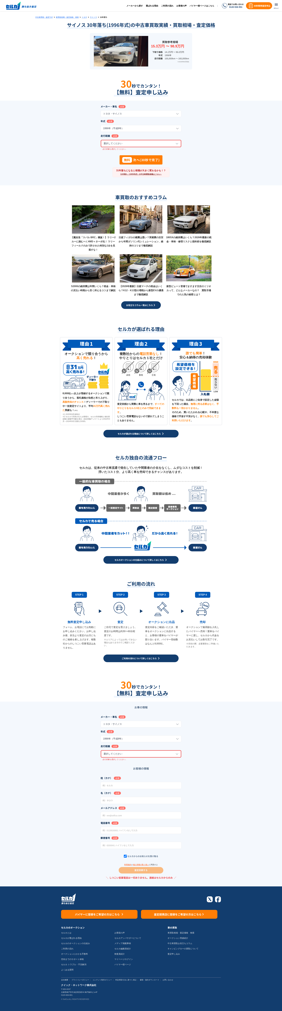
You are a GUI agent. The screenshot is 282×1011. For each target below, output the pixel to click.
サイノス (93, 17)
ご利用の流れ (167, 6)
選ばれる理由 (152, 6)
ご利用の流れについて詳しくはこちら (139, 658)
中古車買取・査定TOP (44, 17)
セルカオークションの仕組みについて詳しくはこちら (139, 559)
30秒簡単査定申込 (262, 5)
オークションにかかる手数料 (74, 954)
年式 (103, 121)
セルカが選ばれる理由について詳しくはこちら (139, 433)
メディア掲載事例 (122, 943)
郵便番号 (105, 838)
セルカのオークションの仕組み (75, 943)
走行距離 (105, 136)
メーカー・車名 (109, 106)
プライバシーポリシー (80, 980)
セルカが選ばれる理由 (71, 938)
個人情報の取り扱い (141, 865)
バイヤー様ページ (122, 964)
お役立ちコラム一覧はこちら (139, 305)
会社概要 (64, 980)
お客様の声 (181, 6)
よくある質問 (67, 970)
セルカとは (66, 933)
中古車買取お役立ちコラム (180, 943)
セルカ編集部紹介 (122, 948)
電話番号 (105, 823)
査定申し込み (174, 954)
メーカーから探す (134, 6)
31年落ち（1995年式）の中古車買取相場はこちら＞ (141, 174)
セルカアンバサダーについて (127, 938)
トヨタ (84, 17)
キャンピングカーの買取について (183, 948)
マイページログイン (123, 959)
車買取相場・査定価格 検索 (67, 17)
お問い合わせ (168, 980)
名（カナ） (106, 793)
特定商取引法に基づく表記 (125, 980)
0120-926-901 (235, 6)
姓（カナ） (106, 778)
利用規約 (127, 865)
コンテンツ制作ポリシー (102, 980)
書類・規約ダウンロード (149, 980)
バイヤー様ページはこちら (202, 6)
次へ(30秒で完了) (142, 160)
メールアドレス (109, 808)
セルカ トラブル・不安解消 (73, 964)
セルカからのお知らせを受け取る (142, 856)
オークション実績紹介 (178, 938)
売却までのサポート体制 (72, 959)
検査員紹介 (119, 954)
